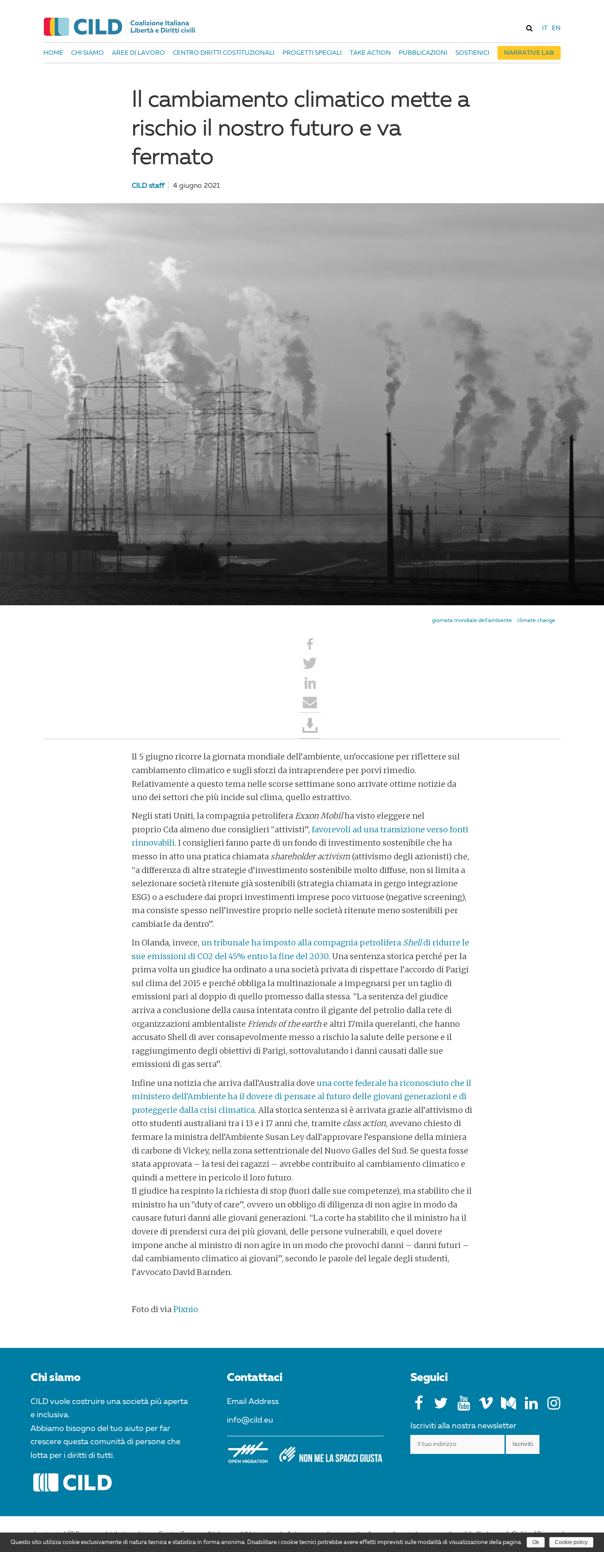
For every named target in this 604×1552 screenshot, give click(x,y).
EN (556, 28)
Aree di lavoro (138, 53)
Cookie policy (571, 1542)
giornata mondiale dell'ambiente (472, 620)
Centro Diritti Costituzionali (224, 53)
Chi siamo (87, 53)
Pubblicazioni (423, 53)
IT (544, 28)
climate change (536, 620)
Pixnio (185, 1309)
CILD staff (148, 186)
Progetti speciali (312, 53)
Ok (535, 1542)
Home (53, 53)
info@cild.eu (250, 1420)
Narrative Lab (529, 53)
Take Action (370, 53)
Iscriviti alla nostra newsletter (463, 1426)
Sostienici (472, 53)
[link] (529, 28)
